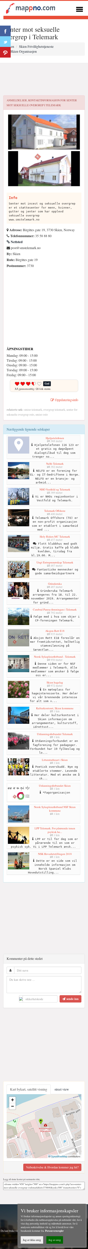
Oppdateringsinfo (66, 399)
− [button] (12, 1106)
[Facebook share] (5, 31)
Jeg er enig (54, 1240)
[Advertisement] (44, 79)
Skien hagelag (55, 682)
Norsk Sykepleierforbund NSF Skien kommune (55, 809)
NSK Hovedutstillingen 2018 (55, 854)
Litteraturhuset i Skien (55, 760)
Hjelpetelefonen (55, 438)
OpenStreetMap (59, 1156)
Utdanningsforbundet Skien (55, 786)
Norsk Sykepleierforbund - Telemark (55, 657)
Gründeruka (55, 584)
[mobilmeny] (79, 9)
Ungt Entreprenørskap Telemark (55, 562)
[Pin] (5, 52)
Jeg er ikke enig (32, 1240)
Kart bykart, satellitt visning (28, 1089)
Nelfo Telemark (55, 464)
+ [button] (12, 1099)
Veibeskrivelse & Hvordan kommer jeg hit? (52, 1167)
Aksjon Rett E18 (55, 631)
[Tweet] (5, 41)
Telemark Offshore (54, 511)
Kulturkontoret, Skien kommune (54, 708)
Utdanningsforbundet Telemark (55, 734)
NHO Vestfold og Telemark (55, 489)
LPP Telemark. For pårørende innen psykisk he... (55, 830)
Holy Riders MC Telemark (55, 536)
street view (61, 1089)
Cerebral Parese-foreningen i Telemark (55, 609)
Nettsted (16, 241)
